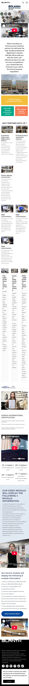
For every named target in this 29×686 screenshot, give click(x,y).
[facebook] (3, 666)
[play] (14, 448)
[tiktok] (22, 666)
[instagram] (7, 666)
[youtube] (18, 666)
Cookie (10, 671)
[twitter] (11, 666)
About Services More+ (12, 614)
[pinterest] (14, 666)
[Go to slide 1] (13, 22)
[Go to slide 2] (14, 22)
